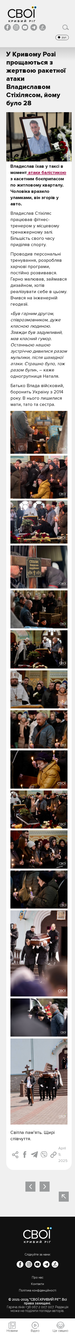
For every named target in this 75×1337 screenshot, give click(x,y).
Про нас (37, 1277)
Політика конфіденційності (37, 1290)
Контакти (37, 1284)
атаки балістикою (46, 172)
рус (64, 37)
